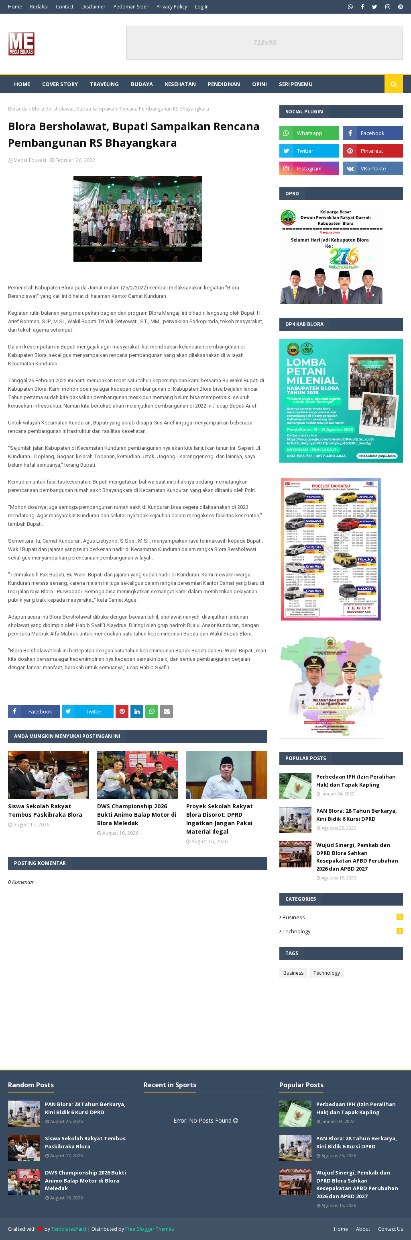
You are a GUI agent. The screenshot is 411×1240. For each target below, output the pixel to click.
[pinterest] (399, 7)
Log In (202, 6)
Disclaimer (93, 6)
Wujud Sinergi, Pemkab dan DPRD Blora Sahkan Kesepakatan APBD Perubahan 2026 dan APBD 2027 (357, 856)
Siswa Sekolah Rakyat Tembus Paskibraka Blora (45, 810)
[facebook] (362, 7)
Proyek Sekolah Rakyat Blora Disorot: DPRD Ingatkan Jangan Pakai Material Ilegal (219, 818)
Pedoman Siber (131, 6)
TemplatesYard (68, 1229)
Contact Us (390, 1229)
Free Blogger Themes (149, 1229)
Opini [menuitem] (259, 84)
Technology (342, 931)
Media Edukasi (30, 160)
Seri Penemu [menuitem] (296, 84)
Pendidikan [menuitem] (224, 84)
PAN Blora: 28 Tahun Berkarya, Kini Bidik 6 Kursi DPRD (356, 814)
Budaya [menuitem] (142, 84)
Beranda (18, 108)
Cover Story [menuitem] (60, 84)
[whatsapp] (350, 7)
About (363, 1229)
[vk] (373, 168)
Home (15, 6)
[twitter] (374, 7)
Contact (64, 6)
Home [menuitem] (22, 84)
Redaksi (39, 6)
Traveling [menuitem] (104, 84)
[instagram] (387, 7)
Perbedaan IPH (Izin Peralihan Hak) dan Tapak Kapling (356, 780)
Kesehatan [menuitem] (180, 84)
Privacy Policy (172, 6)
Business (342, 917)
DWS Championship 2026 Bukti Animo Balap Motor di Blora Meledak (136, 814)
